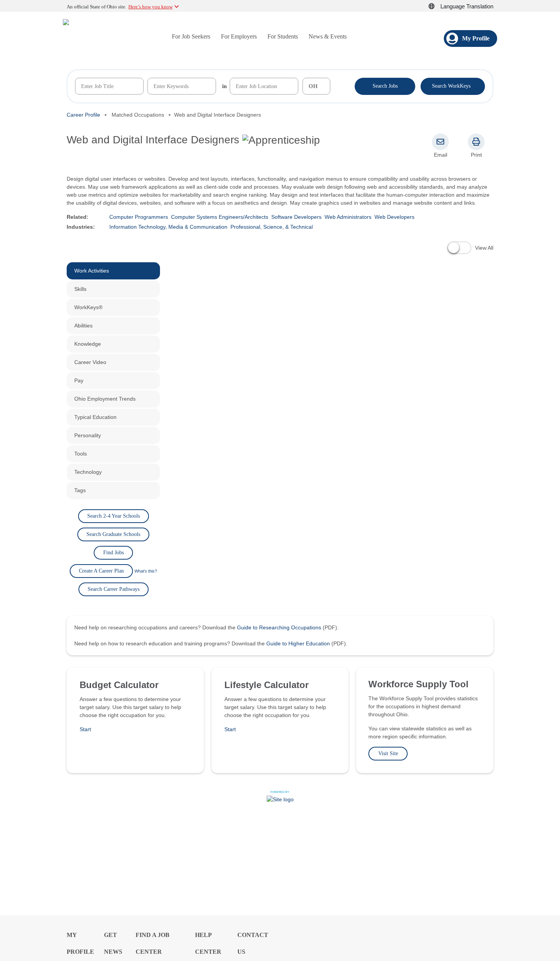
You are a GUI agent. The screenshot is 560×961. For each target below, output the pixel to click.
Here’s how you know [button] (150, 7)
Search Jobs (385, 86)
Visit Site (388, 753)
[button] (435, 6)
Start (85, 729)
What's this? (145, 571)
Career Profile (83, 115)
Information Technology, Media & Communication (168, 227)
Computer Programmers (138, 217)
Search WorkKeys (453, 85)
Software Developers (296, 217)
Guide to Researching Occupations (279, 627)
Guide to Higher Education (298, 643)
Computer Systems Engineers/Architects (219, 217)
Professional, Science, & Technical (271, 227)
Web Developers (394, 217)
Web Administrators (348, 217)
